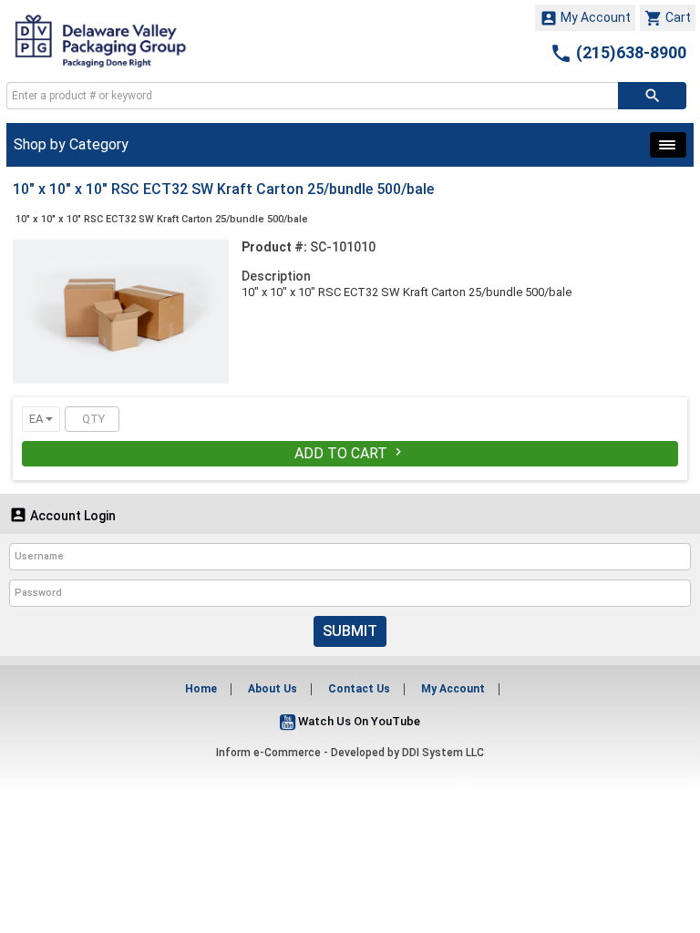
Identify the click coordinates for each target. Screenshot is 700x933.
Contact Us (359, 688)
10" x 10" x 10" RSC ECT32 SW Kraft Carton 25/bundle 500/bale (161, 219)
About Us (272, 688)
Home (201, 688)
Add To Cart (350, 453)
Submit (350, 631)
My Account (585, 18)
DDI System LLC (443, 752)
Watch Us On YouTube (357, 721)
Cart (667, 18)
